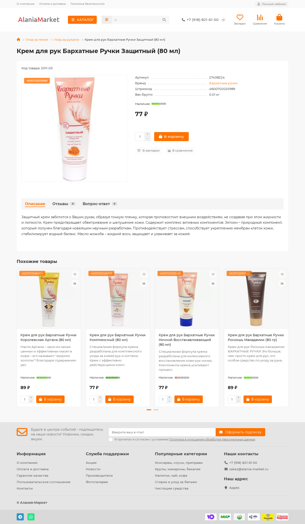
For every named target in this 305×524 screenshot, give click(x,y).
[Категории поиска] (107, 20)
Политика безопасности (88, 3)
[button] (17, 337)
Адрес (234, 487)
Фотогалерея (97, 482)
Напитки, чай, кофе (171, 475)
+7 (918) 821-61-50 (243, 463)
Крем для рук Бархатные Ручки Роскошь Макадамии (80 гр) (256, 337)
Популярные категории (181, 453)
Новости (93, 469)
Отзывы (63, 204)
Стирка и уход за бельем (176, 482)
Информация (31, 453)
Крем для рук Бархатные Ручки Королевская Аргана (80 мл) (48, 337)
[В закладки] (74, 274)
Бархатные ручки (223, 83)
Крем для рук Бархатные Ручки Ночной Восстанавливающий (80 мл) (187, 340)
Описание (35, 204)
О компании (26, 3)
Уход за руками (66, 39)
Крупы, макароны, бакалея (177, 469)
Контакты (25, 488)
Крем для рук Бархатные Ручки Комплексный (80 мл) (118, 337)
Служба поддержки (107, 453)
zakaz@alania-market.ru (248, 469)
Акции (91, 463)
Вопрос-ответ (99, 204)
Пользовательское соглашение (43, 482)
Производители (99, 475)
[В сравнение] (74, 283)
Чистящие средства (171, 488)
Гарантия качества (32, 475)
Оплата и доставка (52, 3)
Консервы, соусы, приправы (179, 463)
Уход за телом (37, 39)
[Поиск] (164, 20)
